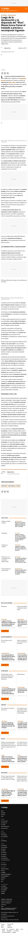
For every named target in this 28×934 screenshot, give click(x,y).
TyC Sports (16, 930)
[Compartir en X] (8, 73)
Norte (2, 831)
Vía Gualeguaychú (5, 860)
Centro (2, 819)
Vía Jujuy (3, 833)
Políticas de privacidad (6, 901)
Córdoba (3, 812)
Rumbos (3, 893)
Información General (6, 874)
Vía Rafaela (3, 854)
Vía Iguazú (3, 849)
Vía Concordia (4, 858)
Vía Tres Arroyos (5, 826)
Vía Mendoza (4, 840)
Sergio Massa (12, 15)
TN (7, 929)
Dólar (18, 486)
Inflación (4, 486)
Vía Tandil (3, 824)
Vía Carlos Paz (4, 821)
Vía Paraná (3, 856)
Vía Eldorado (4, 847)
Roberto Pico (7, 48)
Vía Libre (3, 891)
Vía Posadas (4, 845)
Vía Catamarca (4, 836)
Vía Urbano (3, 886)
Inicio (2, 811)
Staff (2, 906)
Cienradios (9, 930)
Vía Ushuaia (3, 864)
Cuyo (2, 839)
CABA (2, 816)
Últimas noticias (5, 868)
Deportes (3, 877)
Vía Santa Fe (4, 852)
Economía (4, 15)
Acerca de (3, 904)
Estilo (2, 879)
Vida (2, 881)
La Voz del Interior (6, 932)
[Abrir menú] (26, 8)
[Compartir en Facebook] (2, 73)
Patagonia (3, 862)
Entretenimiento (5, 876)
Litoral (2, 843)
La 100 (21, 929)
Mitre (17, 929)
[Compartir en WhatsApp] (5, 73)
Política (3, 870)
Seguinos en (21, 48)
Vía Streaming (4, 888)
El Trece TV (11, 929)
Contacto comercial (6, 902)
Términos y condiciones (6, 899)
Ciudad (3, 930)
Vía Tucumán (4, 834)
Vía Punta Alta (4, 828)
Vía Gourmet (4, 889)
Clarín (3, 929)
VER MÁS (4, 631)
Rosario (3, 814)
